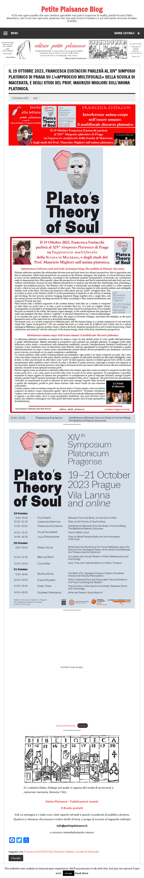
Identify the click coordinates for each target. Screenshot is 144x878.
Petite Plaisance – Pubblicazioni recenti (72, 801)
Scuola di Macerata (87, 851)
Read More (81, 873)
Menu (14, 33)
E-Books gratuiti (72, 808)
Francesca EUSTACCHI (38, 851)
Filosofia (16, 858)
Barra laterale (124, 33)
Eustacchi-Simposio (66, 725)
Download (82, 725)
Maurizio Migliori (63, 851)
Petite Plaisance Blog (72, 9)
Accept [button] (68, 873)
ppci (35, 97)
